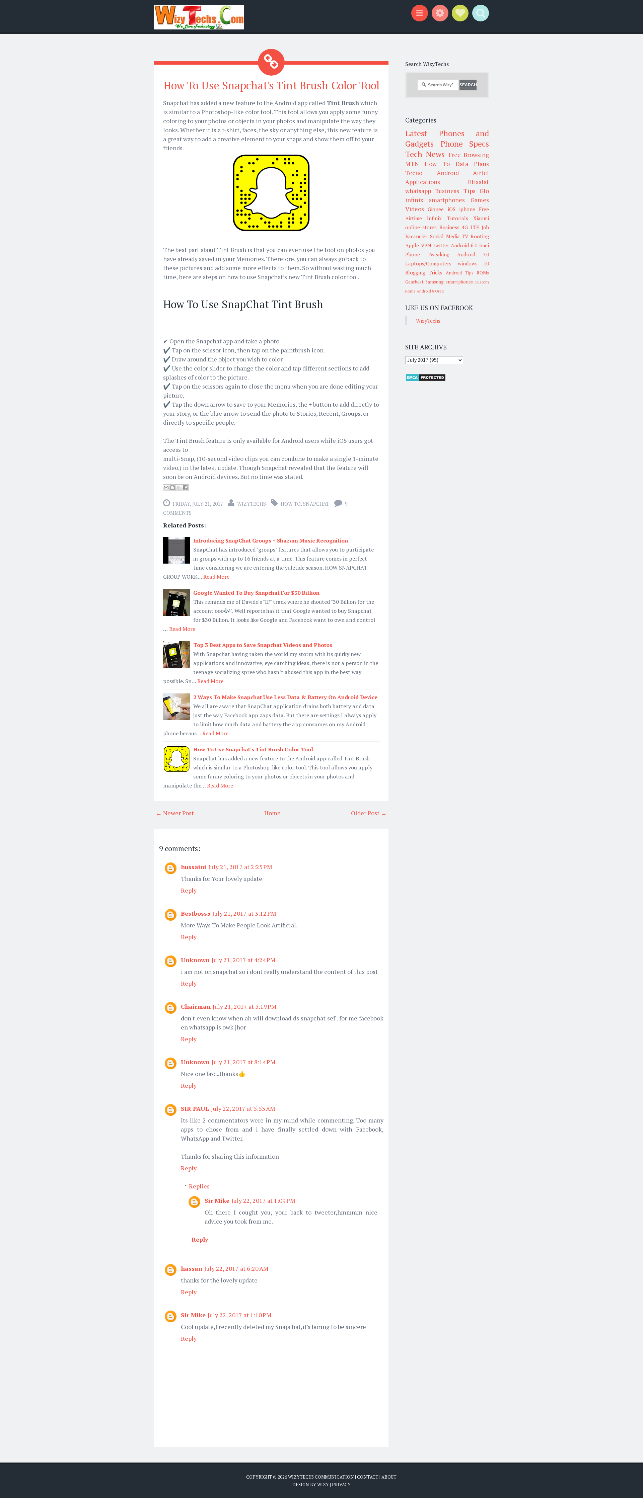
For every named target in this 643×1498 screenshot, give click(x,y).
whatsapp (418, 191)
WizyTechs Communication (321, 1477)
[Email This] (166, 487)
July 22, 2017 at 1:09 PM (263, 1200)
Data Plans (472, 164)
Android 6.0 (464, 245)
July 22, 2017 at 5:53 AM (243, 1108)
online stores (421, 227)
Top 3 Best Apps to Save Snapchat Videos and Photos (262, 645)
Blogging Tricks (423, 272)
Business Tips (455, 191)
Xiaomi (481, 218)
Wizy (323, 1485)
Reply (189, 890)
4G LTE (470, 227)
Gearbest (414, 282)
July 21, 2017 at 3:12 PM (244, 913)
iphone (467, 209)
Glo (484, 191)
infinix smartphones (435, 200)
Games (480, 200)
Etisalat (478, 182)
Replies (199, 1186)
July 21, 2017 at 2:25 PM (240, 867)
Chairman (196, 1006)
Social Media (445, 236)
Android (448, 173)
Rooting (480, 236)
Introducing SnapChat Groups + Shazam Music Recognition (270, 540)
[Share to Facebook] (185, 487)
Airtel (481, 173)
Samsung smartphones (449, 282)
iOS (451, 209)
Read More (216, 576)
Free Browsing (468, 155)
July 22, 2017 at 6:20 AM (236, 1268)
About (389, 1477)
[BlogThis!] (172, 487)
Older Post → (369, 813)
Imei (484, 245)
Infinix (434, 218)
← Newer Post (175, 813)
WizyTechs (251, 503)
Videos (414, 209)
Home (272, 813)
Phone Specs (464, 143)
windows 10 (473, 263)
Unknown (195, 960)
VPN (426, 245)
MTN (412, 164)
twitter (441, 245)
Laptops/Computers (428, 263)
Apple (412, 245)
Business (449, 227)
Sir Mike (217, 1200)
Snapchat (316, 503)
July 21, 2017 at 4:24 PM (244, 960)
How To (291, 503)
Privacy (341, 1485)
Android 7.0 (473, 254)
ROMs (483, 273)
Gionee (436, 209)
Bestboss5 (195, 913)
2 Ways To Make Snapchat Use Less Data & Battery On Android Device (285, 697)
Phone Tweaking (427, 254)
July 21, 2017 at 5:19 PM (245, 1006)
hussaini (193, 867)
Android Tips (460, 273)
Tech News (425, 154)
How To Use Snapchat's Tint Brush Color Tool (271, 85)
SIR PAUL (195, 1108)
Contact (367, 1477)
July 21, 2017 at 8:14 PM (244, 1062)
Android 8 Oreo (430, 291)
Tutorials (457, 218)
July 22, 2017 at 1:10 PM (240, 1315)
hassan (191, 1268)
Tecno (413, 173)
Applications (422, 182)
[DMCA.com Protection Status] (425, 379)
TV (465, 236)
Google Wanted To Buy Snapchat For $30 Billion (256, 592)
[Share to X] (178, 487)
